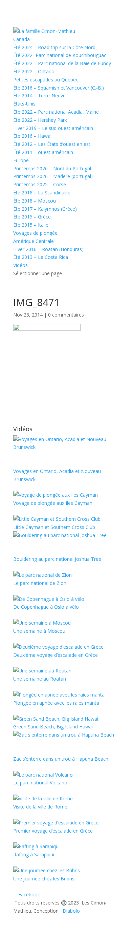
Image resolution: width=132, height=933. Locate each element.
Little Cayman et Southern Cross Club (54, 527)
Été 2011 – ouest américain (43, 152)
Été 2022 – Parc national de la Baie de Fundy (62, 63)
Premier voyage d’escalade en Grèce (53, 830)
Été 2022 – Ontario (33, 71)
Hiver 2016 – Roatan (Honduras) (48, 249)
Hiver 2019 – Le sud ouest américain (53, 128)
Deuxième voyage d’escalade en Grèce (55, 655)
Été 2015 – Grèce (32, 216)
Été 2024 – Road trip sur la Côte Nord (54, 47)
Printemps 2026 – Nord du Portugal (52, 168)
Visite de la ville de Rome (40, 806)
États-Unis (24, 103)
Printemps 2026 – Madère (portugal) (53, 176)
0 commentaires (66, 314)
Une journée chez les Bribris (43, 878)
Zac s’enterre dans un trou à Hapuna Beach (60, 759)
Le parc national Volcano (40, 782)
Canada (21, 39)
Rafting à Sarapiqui (33, 854)
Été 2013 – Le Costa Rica (40, 257)
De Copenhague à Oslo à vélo (46, 607)
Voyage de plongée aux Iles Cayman (52, 503)
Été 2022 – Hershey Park (40, 120)
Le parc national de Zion (39, 583)
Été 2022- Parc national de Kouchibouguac (59, 55)
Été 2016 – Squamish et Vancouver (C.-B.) (58, 87)
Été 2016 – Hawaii (32, 136)
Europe (21, 160)
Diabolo (70, 911)
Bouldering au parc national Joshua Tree (57, 559)
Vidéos (20, 265)
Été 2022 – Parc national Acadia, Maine (56, 112)
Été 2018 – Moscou (34, 200)
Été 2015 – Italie (30, 225)
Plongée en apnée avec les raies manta (56, 703)
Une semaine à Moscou (39, 631)
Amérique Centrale (33, 241)
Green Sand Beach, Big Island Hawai (53, 726)
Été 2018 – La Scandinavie (41, 192)
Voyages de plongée (35, 233)
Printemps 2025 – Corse (39, 184)
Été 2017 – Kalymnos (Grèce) (45, 209)
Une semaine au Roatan (39, 678)
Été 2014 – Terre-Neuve (39, 95)
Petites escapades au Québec (45, 79)
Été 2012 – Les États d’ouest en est (51, 144)
